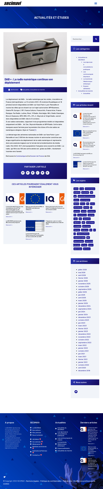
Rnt (80, 219)
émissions (87, 249)
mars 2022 (82, 345)
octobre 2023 (83, 320)
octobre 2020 (83, 365)
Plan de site (67, 481)
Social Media (90, 222)
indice (92, 204)
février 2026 (83, 278)
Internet (86, 207)
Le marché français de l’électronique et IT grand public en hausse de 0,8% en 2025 (35, 235)
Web (88, 237)
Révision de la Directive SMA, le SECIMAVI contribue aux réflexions (35, 208)
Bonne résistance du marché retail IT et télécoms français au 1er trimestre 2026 (55, 208)
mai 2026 (81, 272)
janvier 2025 (83, 303)
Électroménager (78, 241)
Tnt (91, 230)
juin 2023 (81, 323)
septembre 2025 (84, 289)
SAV (83, 222)
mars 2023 (82, 325)
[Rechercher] (96, 39)
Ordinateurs (91, 211)
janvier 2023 (83, 331)
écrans (91, 245)
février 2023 (83, 328)
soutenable (77, 226)
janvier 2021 (82, 362)
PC (75, 215)
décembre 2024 (84, 306)
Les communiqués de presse (88, 74)
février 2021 (82, 359)
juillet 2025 (82, 292)
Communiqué (21, 156)
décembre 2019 (84, 370)
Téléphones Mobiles (83, 234)
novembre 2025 (84, 283)
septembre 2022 (84, 342)
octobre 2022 (83, 340)
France (83, 204)
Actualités (26, 89)
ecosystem (85, 192)
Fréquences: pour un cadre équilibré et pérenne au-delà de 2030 (54, 222)
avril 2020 (82, 368)
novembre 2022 (84, 337)
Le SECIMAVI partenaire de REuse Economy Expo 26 (13, 221)
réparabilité (86, 219)
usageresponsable (79, 237)
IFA (88, 204)
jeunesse (76, 211)
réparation (77, 222)
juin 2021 (81, 354)
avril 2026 (82, 275)
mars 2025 (82, 300)
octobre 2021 (83, 351)
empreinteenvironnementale (86, 196)
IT (91, 207)
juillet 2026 (82, 269)
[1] (35, 130)
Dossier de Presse (37, 156)
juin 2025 (81, 295)
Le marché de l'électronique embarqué (87, 81)
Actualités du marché (37, 89)
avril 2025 (82, 297)
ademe (76, 189)
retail (75, 219)
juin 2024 (81, 311)
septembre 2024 (84, 309)
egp (75, 196)
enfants (76, 200)
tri (94, 230)
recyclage (91, 215)
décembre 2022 (84, 334)
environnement (85, 200)
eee (91, 192)
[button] (96, 3)
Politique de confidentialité (50, 481)
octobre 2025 (83, 286)
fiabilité (76, 204)
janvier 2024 (83, 314)
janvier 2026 (83, 281)
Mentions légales (32, 481)
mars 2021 (82, 356)
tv (74, 234)
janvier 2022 (83, 348)
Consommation (90, 189)
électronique (78, 249)
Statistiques (86, 226)
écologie (84, 245)
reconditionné (82, 215)
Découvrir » (9, 216)
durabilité (77, 192)
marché (84, 211)
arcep (81, 189)
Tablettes (77, 230)
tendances (85, 230)
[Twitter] (76, 391)
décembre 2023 (84, 317)
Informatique (78, 207)
